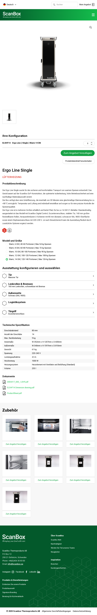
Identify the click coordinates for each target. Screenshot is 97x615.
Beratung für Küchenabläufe (12, 596)
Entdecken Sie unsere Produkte (14, 584)
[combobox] (66, 4)
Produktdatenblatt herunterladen (78, 161)
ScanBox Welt (56, 540)
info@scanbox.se (15, 564)
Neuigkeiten (55, 552)
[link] (50, 259)
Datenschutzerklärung (82, 611)
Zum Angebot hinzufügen (78, 153)
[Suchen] (54, 5)
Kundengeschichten (58, 568)
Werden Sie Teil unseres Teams (63, 548)
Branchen (54, 564)
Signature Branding (9, 592)
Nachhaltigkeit (56, 544)
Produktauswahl (8, 588)
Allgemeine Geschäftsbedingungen (56, 611)
